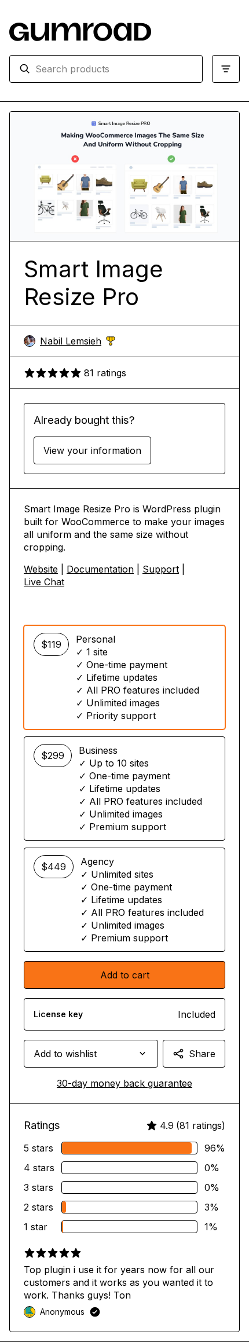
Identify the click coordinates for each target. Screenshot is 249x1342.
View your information (92, 450)
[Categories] (226, 69)
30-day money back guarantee (124, 1083)
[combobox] (114, 69)
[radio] (124, 677)
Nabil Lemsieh (77, 341)
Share (202, 1053)
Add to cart (124, 975)
